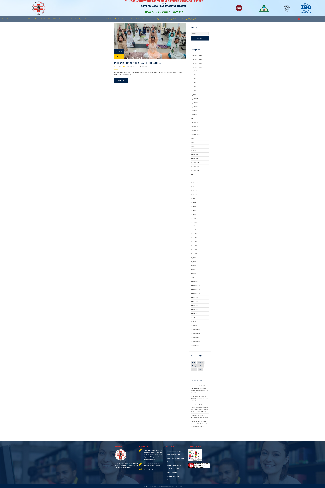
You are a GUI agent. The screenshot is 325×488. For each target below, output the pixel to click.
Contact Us (101, 19)
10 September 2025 (196, 59)
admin (119, 66)
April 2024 (193, 87)
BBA (193, 362)
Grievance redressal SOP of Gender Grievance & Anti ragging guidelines (174, 469)
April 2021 (193, 75)
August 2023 (194, 107)
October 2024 (194, 309)
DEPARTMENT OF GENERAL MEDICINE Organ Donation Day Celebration (199, 399)
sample (193, 317)
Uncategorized (195, 345)
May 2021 (193, 258)
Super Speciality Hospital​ (189, 19)
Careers (124, 19)
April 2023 (193, 83)
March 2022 (194, 238)
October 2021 (194, 297)
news (192, 277)
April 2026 (193, 91)
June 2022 (194, 222)
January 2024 (194, 186)
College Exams (159, 19)
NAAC (92, 19)
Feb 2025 (193, 150)
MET (54, 19)
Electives (138, 19)
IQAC (86, 19)
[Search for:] (200, 33)
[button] (10, 19)
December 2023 (195, 130)
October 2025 (194, 313)
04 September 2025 (196, 55)
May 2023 (193, 266)
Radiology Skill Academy (173, 19)
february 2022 (194, 154)
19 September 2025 (196, 63)
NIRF (131, 19)
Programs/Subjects (148, 19)
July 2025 (193, 210)
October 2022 (194, 301)
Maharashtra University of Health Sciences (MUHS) (174, 452)
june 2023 (193, 226)
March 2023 (194, 242)
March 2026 (194, 254)
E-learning (78, 19)
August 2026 (194, 115)
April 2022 (193, 79)
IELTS (192, 178)
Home (3, 19)
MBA (201, 366)
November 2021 (195, 281)
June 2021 (133, 66)
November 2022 (195, 285)
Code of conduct (171, 479)
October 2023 (194, 305)
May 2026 (193, 273)
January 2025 (194, 190)
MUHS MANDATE (45, 19)
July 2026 (193, 214)
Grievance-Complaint (173, 476)
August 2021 (194, 99)
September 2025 (195, 341)
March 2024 (194, 246)
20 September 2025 (196, 67)
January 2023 (194, 182)
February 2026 (195, 170)
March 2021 (194, 234)
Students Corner (19, 19)
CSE (192, 118)
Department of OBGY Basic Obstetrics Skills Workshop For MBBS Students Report (199, 424)
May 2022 (193, 262)
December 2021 (195, 122)
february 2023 (194, 158)
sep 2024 (193, 321)
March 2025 (194, 250)
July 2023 (193, 206)
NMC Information (32, 19)
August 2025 (194, 111)
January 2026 (194, 194)
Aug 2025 (193, 95)
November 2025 (195, 293)
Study (194, 369)
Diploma (200, 362)
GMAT (192, 174)
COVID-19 (108, 19)
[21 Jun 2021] (150, 41)
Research (61, 19)
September (194, 325)
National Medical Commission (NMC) (175, 460)
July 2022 (193, 202)
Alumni (70, 19)
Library (194, 366)
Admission (117, 19)
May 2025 (193, 270)
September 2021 (195, 329)
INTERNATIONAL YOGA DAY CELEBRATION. (137, 63)
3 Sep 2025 (194, 71)
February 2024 (195, 162)
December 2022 (195, 126)
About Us (9, 19)
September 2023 (195, 337)
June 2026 (194, 230)
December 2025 (195, 134)
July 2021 (193, 198)
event (192, 138)
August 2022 (194, 103)
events (127, 66)
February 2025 (195, 166)
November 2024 (195, 289)
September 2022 (195, 333)
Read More (121, 80)
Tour (200, 369)
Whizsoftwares (178, 486)
